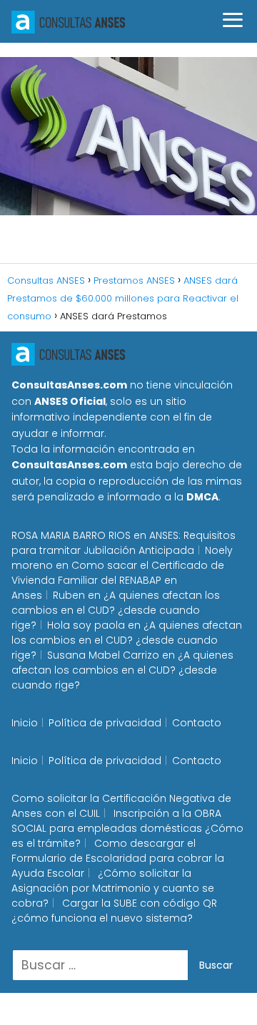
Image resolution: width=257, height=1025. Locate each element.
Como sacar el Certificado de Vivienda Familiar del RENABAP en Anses (117, 580)
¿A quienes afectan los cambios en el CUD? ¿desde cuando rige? (115, 610)
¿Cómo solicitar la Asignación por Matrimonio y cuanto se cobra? (112, 888)
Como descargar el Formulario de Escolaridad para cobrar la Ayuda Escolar (117, 858)
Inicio (24, 723)
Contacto (196, 723)
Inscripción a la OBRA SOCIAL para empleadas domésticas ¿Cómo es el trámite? (127, 828)
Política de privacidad (105, 723)
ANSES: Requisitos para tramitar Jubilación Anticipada (123, 542)
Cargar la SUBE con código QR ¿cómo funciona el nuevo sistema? (114, 910)
